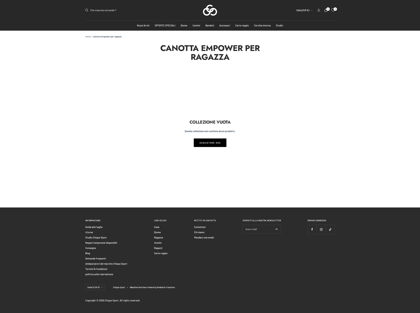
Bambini (209, 25)
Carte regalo (242, 25)
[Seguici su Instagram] (321, 229)
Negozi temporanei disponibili (101, 242)
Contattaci (200, 226)
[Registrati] (276, 229)
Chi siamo (199, 232)
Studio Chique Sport (96, 237)
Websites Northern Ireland (142, 287)
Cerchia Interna (262, 25)
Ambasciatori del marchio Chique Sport (106, 263)
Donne (184, 25)
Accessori (224, 25)
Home (88, 36)
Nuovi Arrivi (143, 25)
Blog (87, 253)
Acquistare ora (210, 142)
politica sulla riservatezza (99, 274)
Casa (156, 226)
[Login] (318, 10)
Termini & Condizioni (96, 268)
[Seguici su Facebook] (312, 229)
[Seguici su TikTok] (330, 229)
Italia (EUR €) (302, 10)
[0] (333, 10)
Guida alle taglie (94, 226)
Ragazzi (158, 247)
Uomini (196, 25)
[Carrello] (325, 10)
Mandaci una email (204, 237)
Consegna (90, 247)
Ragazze (158, 237)
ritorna (89, 232)
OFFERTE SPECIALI (165, 25)
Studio (279, 25)
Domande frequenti (95, 258)
